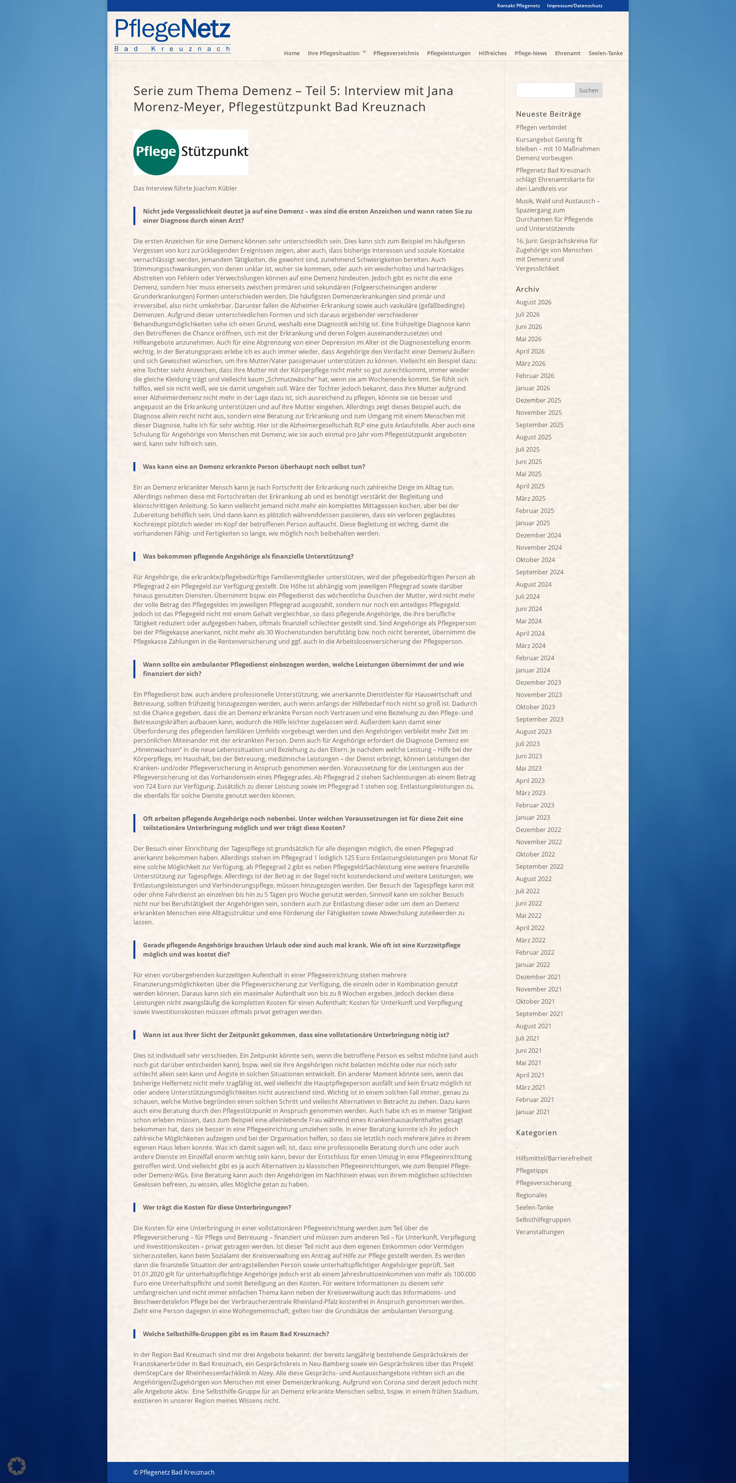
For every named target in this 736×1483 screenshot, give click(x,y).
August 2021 (534, 1026)
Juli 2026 (528, 314)
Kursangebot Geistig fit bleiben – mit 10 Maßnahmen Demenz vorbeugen (558, 148)
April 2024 (530, 633)
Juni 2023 (529, 756)
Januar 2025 (533, 523)
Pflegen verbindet (541, 127)
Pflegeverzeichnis (396, 53)
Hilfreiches (493, 53)
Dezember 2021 (538, 977)
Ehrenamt (568, 53)
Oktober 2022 (535, 854)
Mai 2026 (529, 339)
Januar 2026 (533, 388)
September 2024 (540, 572)
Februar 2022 (535, 952)
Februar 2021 (535, 1099)
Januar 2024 (533, 670)
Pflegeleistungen (449, 53)
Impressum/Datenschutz (575, 6)
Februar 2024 (535, 658)
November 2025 (539, 412)
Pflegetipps (532, 1170)
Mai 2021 (529, 1063)
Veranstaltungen (540, 1232)
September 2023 (540, 719)
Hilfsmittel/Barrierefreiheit (554, 1158)
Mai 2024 (529, 621)
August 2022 (534, 879)
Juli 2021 (528, 1038)
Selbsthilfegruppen (543, 1219)
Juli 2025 (528, 449)
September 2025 (540, 425)
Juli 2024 (528, 596)
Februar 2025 (535, 510)
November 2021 (539, 989)
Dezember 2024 (538, 535)
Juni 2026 (529, 326)
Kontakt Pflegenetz (518, 6)
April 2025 (530, 486)
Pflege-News (531, 53)
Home (292, 53)
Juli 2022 (528, 891)
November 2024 (539, 547)
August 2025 (534, 437)
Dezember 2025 (538, 400)
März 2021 (530, 1087)
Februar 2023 (535, 805)
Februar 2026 (535, 376)
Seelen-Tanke (606, 53)
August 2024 (534, 584)
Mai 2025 (529, 474)
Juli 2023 (528, 744)
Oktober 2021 (535, 1001)
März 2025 (530, 498)
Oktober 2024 (535, 560)
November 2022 (539, 842)
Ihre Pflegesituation (334, 53)
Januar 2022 (533, 964)
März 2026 (530, 363)
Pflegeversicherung (544, 1183)
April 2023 (530, 780)
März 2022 (530, 940)
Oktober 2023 (535, 707)
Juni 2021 (529, 1050)
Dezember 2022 (538, 829)
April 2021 (530, 1075)
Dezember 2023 (538, 682)
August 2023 (534, 731)
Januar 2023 (533, 817)
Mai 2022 (529, 915)
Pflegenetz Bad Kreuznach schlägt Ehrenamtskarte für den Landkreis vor (555, 179)
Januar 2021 (533, 1112)
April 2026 (530, 351)
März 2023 (530, 793)
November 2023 (539, 695)
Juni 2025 (529, 461)
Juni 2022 (529, 903)
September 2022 (540, 866)
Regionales (531, 1195)
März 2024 (530, 645)
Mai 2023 (529, 768)
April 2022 (530, 928)
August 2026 (534, 302)
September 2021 (540, 1013)
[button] (17, 1466)
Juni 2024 (529, 609)
